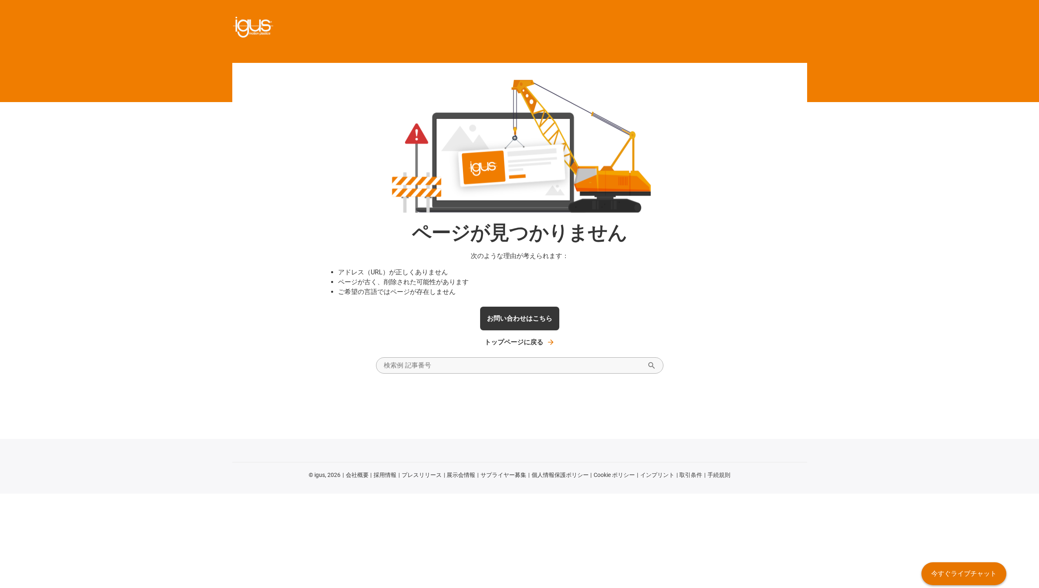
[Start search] (651, 365)
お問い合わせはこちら (519, 318)
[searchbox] (513, 365)
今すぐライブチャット (964, 573)
